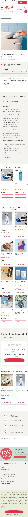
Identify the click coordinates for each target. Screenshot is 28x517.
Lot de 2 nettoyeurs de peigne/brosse (7, 282)
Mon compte (5, 469)
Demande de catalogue (8, 474)
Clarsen (3, 226)
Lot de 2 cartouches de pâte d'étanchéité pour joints (7, 311)
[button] (14, 463)
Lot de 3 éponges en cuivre (6, 254)
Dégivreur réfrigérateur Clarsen (6, 229)
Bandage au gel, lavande (19, 254)
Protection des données (15, 515)
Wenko (16, 183)
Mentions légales (9, 514)
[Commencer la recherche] (25, 11)
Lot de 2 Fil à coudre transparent (20, 282)
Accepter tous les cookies (14, 512)
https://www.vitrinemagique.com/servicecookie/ (13, 507)
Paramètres (8, 515)
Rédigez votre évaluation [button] (14, 360)
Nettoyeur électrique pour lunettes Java (7, 391)
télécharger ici (15, 137)
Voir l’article (7, 196)
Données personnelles (8, 476)
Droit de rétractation (7, 481)
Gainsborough (18, 310)
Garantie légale (6, 479)
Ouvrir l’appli (23, 2)
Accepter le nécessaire (17, 514)
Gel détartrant (18, 185)
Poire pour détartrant (7, 183)
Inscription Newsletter (8, 472)
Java (2, 388)
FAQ (2, 467)
